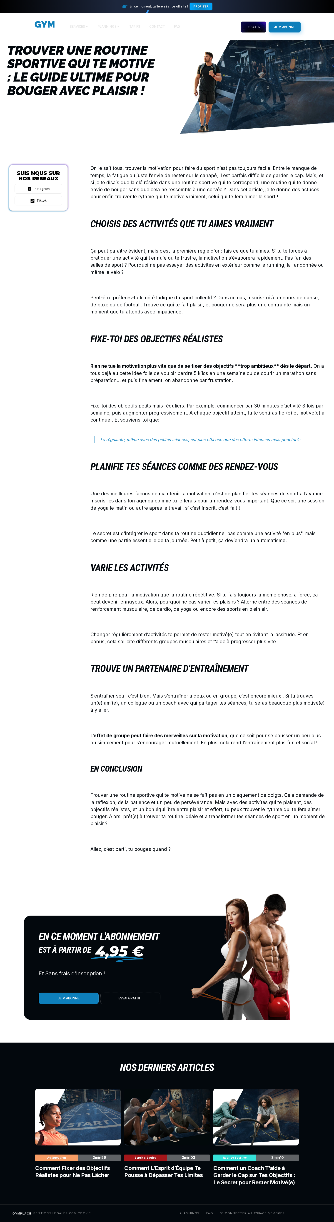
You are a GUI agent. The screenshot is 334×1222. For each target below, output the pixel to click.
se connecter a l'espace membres (252, 1213)
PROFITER (201, 6)
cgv (72, 1213)
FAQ (209, 1213)
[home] (44, 27)
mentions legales (50, 1213)
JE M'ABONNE (69, 998)
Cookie (84, 1213)
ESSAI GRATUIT (130, 998)
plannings (189, 1213)
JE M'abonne (284, 27)
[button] (79, 27)
